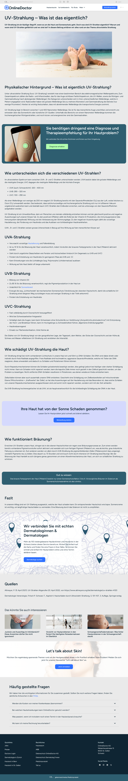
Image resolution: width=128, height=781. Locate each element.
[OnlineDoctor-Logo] (18, 7)
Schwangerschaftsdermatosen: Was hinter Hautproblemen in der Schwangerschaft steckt (105, 634)
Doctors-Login (10, 753)
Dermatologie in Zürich (13, 757)
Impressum (40, 746)
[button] (84, 7)
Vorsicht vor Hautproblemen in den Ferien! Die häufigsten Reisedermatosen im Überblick (63, 634)
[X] (111, 765)
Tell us (38, 765)
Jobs (6, 746)
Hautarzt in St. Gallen (13, 765)
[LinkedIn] (68, 2)
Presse (7, 749)
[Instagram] (60, 2)
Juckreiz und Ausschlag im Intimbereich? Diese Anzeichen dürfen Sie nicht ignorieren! (22, 634)
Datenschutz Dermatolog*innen (48, 757)
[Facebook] (64, 2)
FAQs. (35, 696)
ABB (37, 749)
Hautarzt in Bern (11, 761)
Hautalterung (33, 243)
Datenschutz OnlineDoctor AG (47, 753)
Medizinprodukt (42, 761)
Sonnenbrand (27, 287)
